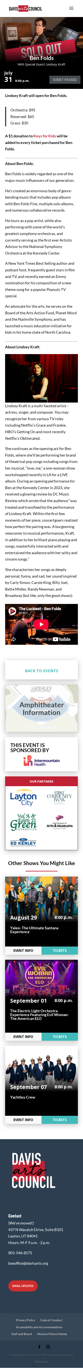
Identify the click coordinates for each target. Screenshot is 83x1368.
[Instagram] (48, 1347)
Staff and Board (21, 1334)
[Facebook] (39, 1347)
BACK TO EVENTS (41, 670)
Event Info (23, 950)
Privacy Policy (25, 1320)
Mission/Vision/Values (52, 1334)
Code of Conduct (51, 1320)
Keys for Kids (44, 136)
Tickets (60, 950)
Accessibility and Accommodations (39, 1327)
